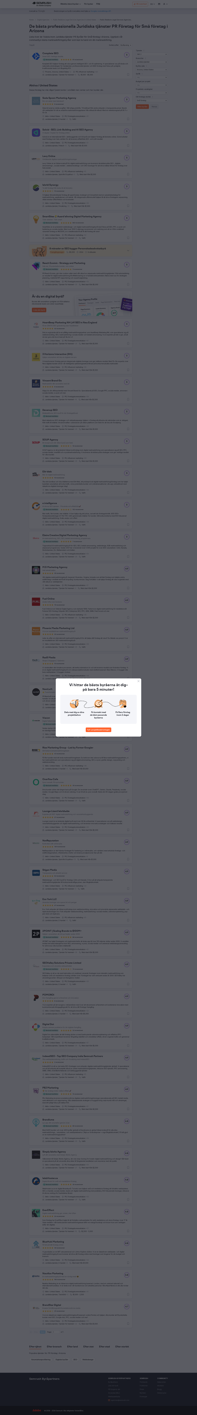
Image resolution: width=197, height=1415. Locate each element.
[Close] (138, 681)
